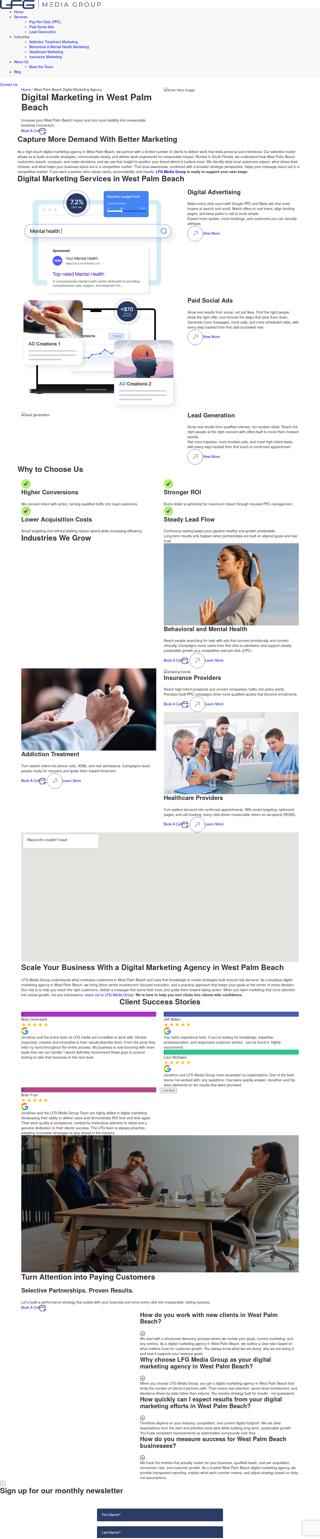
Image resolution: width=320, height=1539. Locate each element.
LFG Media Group (171, 171)
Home (19, 11)
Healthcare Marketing (46, 51)
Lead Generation (42, 31)
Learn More (214, 660)
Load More (168, 1090)
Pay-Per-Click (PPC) (45, 21)
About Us (21, 61)
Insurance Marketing (45, 56)
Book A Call (30, 130)
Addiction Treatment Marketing (53, 41)
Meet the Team (41, 66)
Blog (17, 71)
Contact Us (9, 84)
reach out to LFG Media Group (109, 994)
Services (21, 16)
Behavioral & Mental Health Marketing (59, 46)
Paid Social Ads (41, 26)
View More (211, 233)
